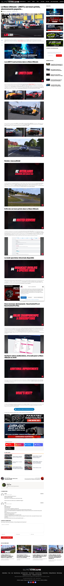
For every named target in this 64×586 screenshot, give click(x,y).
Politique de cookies (28, 299)
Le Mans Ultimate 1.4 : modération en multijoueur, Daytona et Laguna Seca (7, 556)
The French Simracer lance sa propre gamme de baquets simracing (56, 80)
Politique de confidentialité (35, 299)
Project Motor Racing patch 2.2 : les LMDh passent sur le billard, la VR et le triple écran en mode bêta (57, 65)
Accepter (24, 297)
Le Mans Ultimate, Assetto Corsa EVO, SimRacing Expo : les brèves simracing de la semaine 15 (55, 556)
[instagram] (31, 582)
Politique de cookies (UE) (36, 574)
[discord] (35, 582)
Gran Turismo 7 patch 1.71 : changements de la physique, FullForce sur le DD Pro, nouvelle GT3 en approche (57, 70)
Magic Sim (3, 11)
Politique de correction (27, 574)
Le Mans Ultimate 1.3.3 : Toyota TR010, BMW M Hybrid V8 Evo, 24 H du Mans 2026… (40, 556)
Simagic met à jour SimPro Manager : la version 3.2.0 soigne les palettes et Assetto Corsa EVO (57, 75)
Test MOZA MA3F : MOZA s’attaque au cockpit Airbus (56, 85)
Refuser (30, 297)
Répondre (42, 493)
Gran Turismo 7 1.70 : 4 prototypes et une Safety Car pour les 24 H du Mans (23, 556)
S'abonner (59, 55)
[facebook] (29, 582)
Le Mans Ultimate (31, 84)
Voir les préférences (38, 297)
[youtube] (33, 582)
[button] (42, 286)
